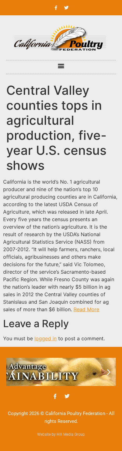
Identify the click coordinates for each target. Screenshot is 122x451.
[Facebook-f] (56, 7)
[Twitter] (66, 7)
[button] (61, 65)
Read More (86, 309)
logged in (45, 338)
